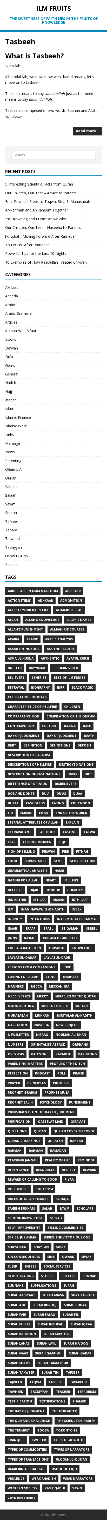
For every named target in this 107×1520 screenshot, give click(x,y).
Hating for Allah (23, 880)
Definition (32, 745)
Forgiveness (35, 861)
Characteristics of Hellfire (32, 706)
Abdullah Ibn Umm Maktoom (33, 591)
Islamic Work (16, 425)
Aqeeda (11, 295)
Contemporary (21, 726)
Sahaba (11, 486)
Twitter (39, 1440)
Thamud (79, 1401)
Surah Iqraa (81, 1324)
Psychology (51, 1102)
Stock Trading (21, 1276)
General (11, 374)
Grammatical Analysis (27, 870)
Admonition (71, 600)
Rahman (36, 1150)
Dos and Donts (21, 793)
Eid (10, 813)
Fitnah (82, 851)
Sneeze (30, 1266)
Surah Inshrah (50, 1324)
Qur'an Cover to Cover (74, 1131)
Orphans (80, 1044)
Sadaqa (62, 1199)
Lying (51, 977)
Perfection (18, 1073)
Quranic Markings (24, 1141)
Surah (68, 1285)
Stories (47, 1276)
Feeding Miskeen (37, 842)
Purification (19, 1121)
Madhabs (70, 977)
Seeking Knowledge (25, 1218)
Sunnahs (15, 1285)
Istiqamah (69, 928)
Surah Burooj (44, 1305)
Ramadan (58, 1150)
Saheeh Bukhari (21, 1208)
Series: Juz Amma (22, 1237)
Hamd (59, 870)
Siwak (86, 1257)
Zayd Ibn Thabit (21, 1498)
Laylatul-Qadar (22, 957)
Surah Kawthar (57, 1334)
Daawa (70, 726)
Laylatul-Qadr (57, 957)
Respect (69, 1170)
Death (89, 736)
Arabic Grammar (19, 313)
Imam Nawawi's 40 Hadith (42, 909)
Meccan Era (59, 986)
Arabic (10, 304)
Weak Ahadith (44, 1478)
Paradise (63, 1054)
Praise (78, 1073)
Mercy (42, 996)
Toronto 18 (66, 1430)
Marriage (12, 443)
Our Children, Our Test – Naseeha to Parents (43, 227)
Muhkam (42, 1015)
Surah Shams (19, 1363)
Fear (12, 842)
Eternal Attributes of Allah (33, 822)
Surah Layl (46, 1343)
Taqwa (35, 1382)
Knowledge (82, 948)
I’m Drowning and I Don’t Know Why (35, 218)
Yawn (77, 1488)
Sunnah (89, 1276)
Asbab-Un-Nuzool (23, 649)
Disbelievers (65, 784)
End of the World (71, 813)
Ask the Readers (61, 649)
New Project (67, 1025)
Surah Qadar (80, 1353)
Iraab (12, 928)
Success (68, 1276)
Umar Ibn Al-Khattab (26, 1469)
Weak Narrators (77, 1478)
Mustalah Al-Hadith (74, 1015)
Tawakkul (79, 1382)
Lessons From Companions (31, 967)
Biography (40, 687)
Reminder (86, 1160)
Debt (12, 745)
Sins (51, 1257)
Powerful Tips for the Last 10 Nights (35, 253)
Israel (48, 928)
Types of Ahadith (68, 1440)
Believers (16, 677)
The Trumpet (19, 1430)
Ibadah (11, 400)
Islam (9, 408)
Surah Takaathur (52, 1363)
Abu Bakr (73, 591)
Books (10, 339)
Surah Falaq (44, 1314)
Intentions (39, 919)
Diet (88, 774)
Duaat (13, 803)
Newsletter (18, 1034)
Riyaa (69, 1179)
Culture (49, 726)
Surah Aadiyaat (21, 1295)
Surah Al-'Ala (83, 1295)
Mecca (36, 986)
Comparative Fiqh (23, 716)
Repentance (18, 1170)
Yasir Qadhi (55, 1488)
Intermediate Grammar (77, 919)
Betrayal (16, 687)
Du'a (9, 356)
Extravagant (19, 832)
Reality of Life (57, 1160)
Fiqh (62, 842)
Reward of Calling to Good (32, 1179)
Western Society (22, 1488)
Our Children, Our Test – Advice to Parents (41, 192)
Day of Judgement (23, 736)
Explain (72, 822)
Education (80, 803)
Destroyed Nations (76, 764)
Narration (17, 1025)
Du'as (61, 793)
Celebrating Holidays (27, 697)
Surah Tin (50, 1372)
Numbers (15, 1044)
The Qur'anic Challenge (29, 1421)
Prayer (14, 1083)
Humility (75, 890)
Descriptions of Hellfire (30, 764)
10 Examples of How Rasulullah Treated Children (46, 262)
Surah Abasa (53, 1295)
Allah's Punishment (25, 629)
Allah (13, 620)
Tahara (11, 530)
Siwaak (68, 1257)
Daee (87, 726)
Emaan (26, 813)
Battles (15, 668)
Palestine (39, 1054)
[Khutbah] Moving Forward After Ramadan (41, 236)
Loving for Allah (23, 977)
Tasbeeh (56, 1382)
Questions (17, 1131)
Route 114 (44, 1189)
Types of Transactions (28, 1459)
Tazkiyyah (13, 547)
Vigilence (16, 1478)
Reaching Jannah (23, 1160)
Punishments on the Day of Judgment (41, 1112)
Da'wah (11, 348)
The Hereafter (64, 1411)
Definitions (60, 745)
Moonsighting (21, 1006)
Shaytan (41, 1247)
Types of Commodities (27, 1449)
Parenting (13, 460)
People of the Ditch (67, 1064)
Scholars (85, 1208)
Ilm (11, 909)
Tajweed (12, 538)
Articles (11, 322)
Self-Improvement (24, 1227)
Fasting (70, 832)
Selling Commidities (65, 1227)
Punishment (80, 1102)
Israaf (29, 928)
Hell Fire (71, 880)
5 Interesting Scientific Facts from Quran (39, 184)
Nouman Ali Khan (71, 1034)
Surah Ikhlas (19, 1324)
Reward (89, 1170)
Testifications (52, 1401)
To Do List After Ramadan (27, 244)
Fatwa (89, 832)
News (10, 451)
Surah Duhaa (75, 1305)
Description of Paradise (29, 755)
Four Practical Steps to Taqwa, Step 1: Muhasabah (47, 201)
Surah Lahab (19, 1343)
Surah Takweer (21, 1372)
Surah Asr (16, 1305)
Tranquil (16, 1440)
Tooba (43, 1430)
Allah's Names (78, 620)
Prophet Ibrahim (22, 1092)
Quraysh (55, 1141)
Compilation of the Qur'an (70, 716)
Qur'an (10, 478)
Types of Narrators (71, 1449)
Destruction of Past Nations (34, 774)
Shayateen (17, 1247)
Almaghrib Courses (67, 629)
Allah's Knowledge (42, 620)
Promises (61, 1083)
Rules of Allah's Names (28, 1199)
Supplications (43, 1285)
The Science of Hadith (76, 1421)
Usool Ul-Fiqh (16, 555)
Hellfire (15, 890)
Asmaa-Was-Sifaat (20, 330)
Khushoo (56, 948)
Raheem (76, 1141)
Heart (51, 880)
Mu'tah (81, 1006)
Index (77, 909)
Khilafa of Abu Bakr (60, 938)
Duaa (77, 793)
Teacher (63, 1391)
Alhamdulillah (69, 610)
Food (12, 861)
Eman (43, 813)
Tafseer (11, 521)
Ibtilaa (39, 900)
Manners (16, 986)
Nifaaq (42, 1034)
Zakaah (11, 564)
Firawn (48, 851)
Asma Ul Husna (21, 658)
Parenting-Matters (25, 1064)
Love (67, 967)
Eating (58, 803)
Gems (10, 365)
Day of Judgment (62, 736)
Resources (45, 1170)
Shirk (60, 1247)
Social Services (57, 1266)
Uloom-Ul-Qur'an (71, 1459)
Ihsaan (59, 900)
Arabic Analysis (59, 639)
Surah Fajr (17, 1314)
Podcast (42, 1073)
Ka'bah (30, 938)
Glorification (82, 861)
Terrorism (86, 1391)
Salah (47, 1208)
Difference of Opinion (28, 784)
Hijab (34, 890)
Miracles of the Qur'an (75, 996)
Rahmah (15, 1150)
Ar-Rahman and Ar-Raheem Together (36, 210)
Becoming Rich (65, 668)
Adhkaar (45, 600)
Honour (52, 890)
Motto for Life (54, 1006)
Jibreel (91, 928)
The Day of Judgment (26, 1411)
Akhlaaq (11, 287)
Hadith (10, 382)
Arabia (13, 639)
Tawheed (15, 1391)
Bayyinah (37, 668)
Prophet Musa (56, 1092)
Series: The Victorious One (66, 1237)
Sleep (12, 1266)
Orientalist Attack (48, 1044)
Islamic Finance (18, 417)
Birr (60, 687)
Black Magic (82, 687)
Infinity (15, 919)
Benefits (38, 677)
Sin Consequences (24, 1257)
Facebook (47, 832)
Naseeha (41, 1025)
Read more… (87, 130)
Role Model (18, 1189)
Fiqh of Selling (21, 851)
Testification (20, 1401)
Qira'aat (78, 1121)
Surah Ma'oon (75, 1343)
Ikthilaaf (80, 900)
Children (72, 706)
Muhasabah (18, 1015)
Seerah (11, 512)
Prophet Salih (20, 1102)
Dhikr (72, 774)
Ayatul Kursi (77, 658)
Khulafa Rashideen (24, 948)
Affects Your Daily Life (28, 610)
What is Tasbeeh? (34, 55)
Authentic (50, 658)
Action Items (19, 600)
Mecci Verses (19, 996)
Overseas (16, 1054)
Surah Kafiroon (22, 1334)
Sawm (10, 504)
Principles (36, 1083)
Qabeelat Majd (50, 1121)
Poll (61, 1073)
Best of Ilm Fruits (69, 677)
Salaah (10, 495)
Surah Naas (18, 1353)
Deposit (84, 745)
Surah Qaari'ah (48, 1353)
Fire (65, 851)
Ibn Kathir (17, 900)
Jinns (12, 938)
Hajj (8, 391)
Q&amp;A (13, 469)
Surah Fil (71, 1314)
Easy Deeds (35, 803)
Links (9, 434)
